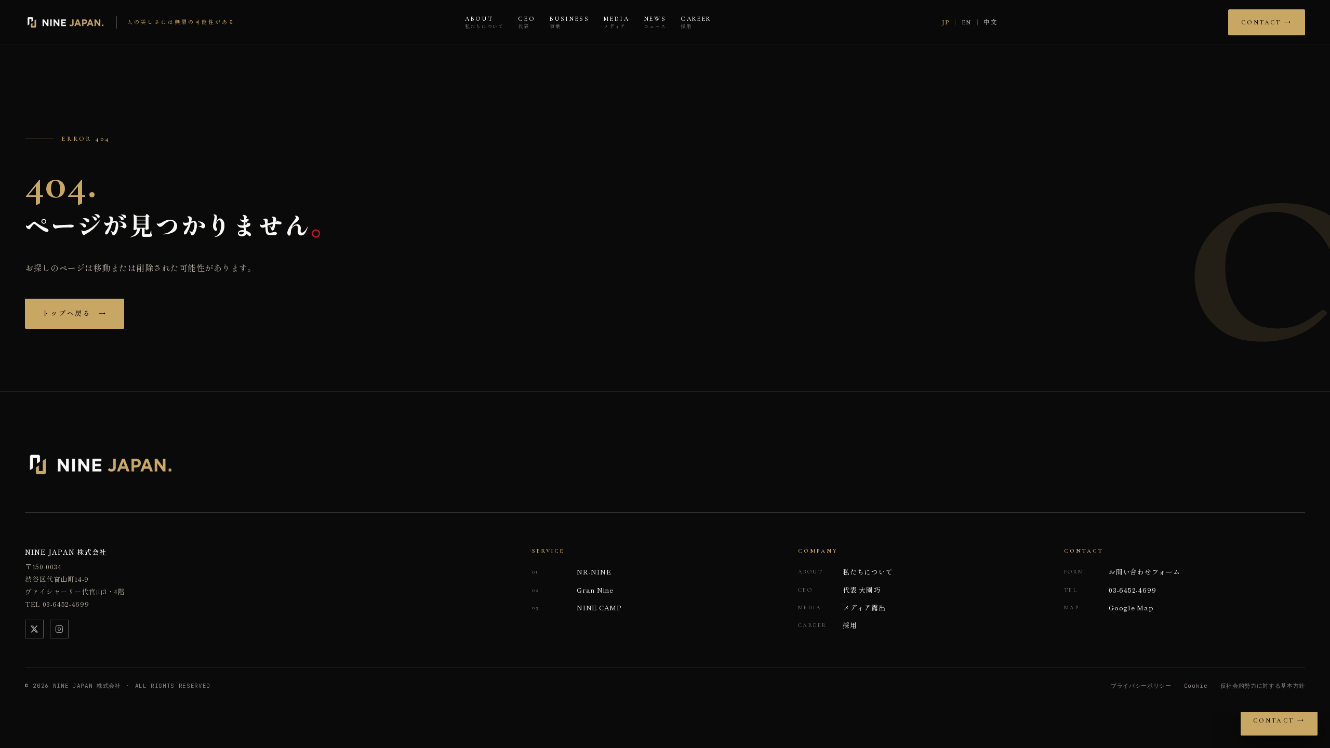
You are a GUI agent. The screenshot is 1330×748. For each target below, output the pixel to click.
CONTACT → (1266, 22)
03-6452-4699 (1110, 590)
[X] (34, 629)
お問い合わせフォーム (1122, 572)
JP (945, 22)
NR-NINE (571, 572)
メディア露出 (842, 607)
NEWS (655, 23)
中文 (990, 22)
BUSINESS (569, 23)
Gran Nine (573, 590)
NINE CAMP (576, 607)
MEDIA (616, 23)
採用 (827, 625)
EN (967, 22)
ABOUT (484, 23)
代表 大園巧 (839, 590)
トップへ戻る (74, 314)
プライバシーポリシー (1141, 685)
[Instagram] (59, 629)
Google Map (1109, 607)
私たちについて (845, 572)
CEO (526, 23)
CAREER (696, 23)
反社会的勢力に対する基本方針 (1262, 685)
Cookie (1196, 685)
